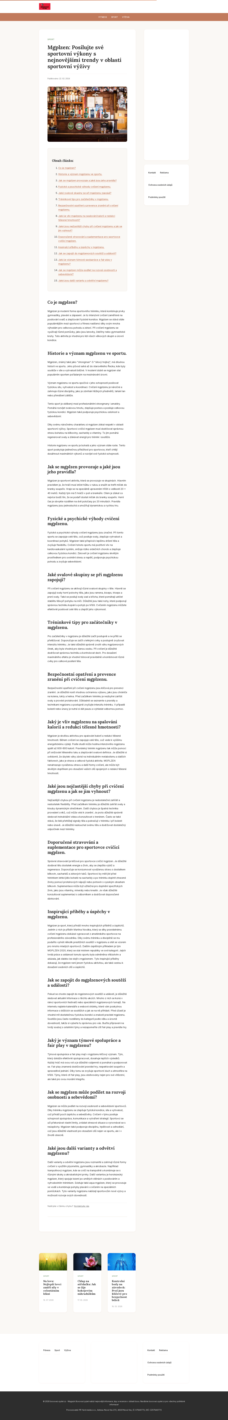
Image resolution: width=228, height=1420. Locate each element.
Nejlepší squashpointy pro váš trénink (172, 102)
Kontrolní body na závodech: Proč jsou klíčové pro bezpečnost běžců (119, 1290)
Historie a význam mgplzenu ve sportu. (80, 174)
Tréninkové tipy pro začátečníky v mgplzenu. (83, 199)
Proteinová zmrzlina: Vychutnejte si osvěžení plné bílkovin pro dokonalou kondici (173, 78)
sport (51, 39)
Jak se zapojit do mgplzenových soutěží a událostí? (87, 253)
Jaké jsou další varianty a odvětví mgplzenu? (83, 280)
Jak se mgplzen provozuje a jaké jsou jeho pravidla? (87, 180)
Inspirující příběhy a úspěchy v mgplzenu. (81, 247)
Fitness (103, 17)
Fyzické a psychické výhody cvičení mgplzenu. (84, 186)
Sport (114, 17)
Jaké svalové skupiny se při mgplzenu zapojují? (84, 193)
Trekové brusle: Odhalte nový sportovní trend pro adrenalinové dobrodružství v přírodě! (172, 49)
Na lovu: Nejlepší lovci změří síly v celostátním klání (52, 1287)
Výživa (125, 17)
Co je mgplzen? (67, 168)
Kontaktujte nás (81, 1206)
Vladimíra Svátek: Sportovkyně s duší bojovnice (173, 122)
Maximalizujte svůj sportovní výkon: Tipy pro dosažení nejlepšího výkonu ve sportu (173, 146)
